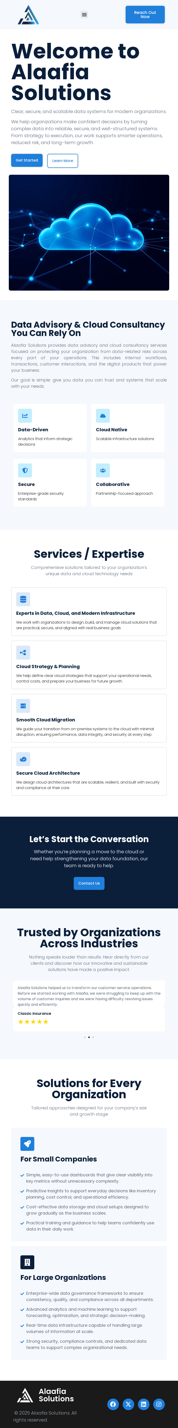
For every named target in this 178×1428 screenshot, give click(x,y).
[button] (84, 14)
